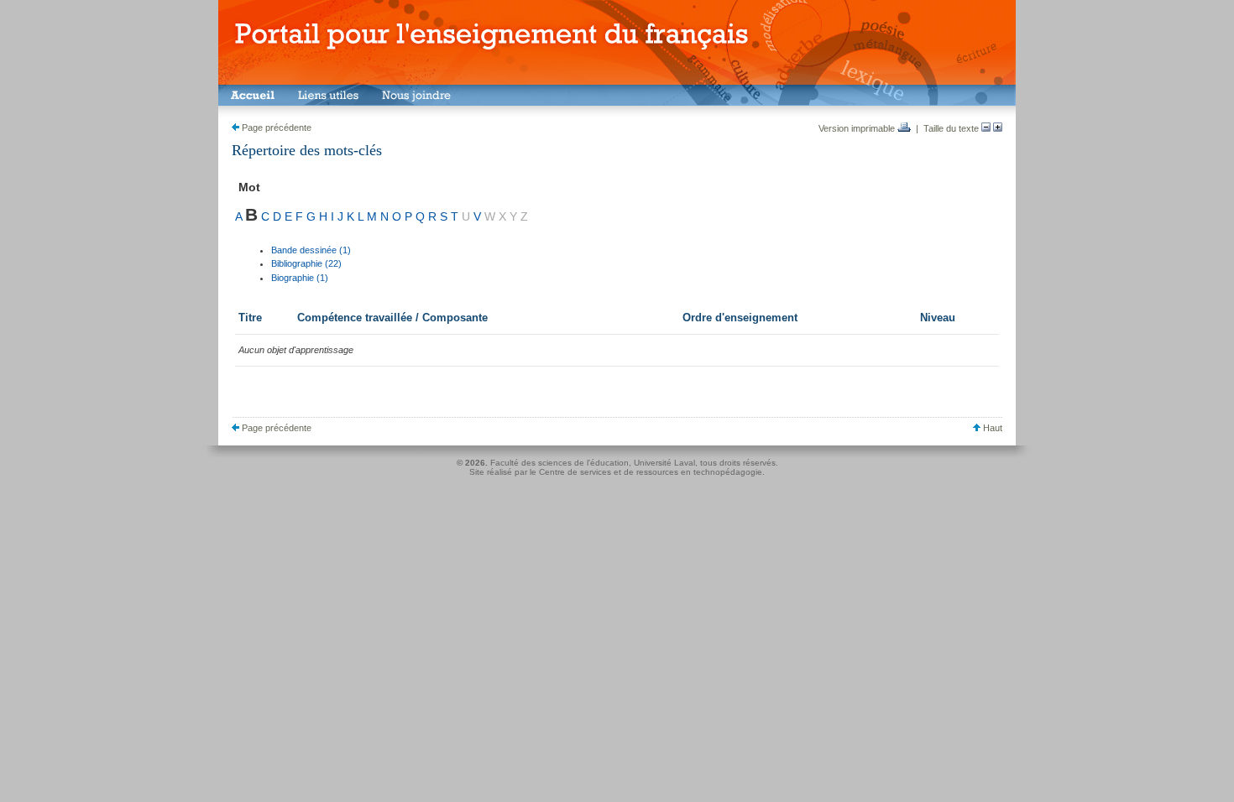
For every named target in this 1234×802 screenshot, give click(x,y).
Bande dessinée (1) (311, 250)
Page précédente (275, 127)
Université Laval (664, 462)
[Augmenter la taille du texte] (997, 128)
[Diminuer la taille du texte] (986, 128)
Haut (991, 428)
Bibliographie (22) (306, 263)
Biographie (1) (299, 278)
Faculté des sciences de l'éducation (559, 462)
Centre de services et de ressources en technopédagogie (650, 472)
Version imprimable (857, 128)
